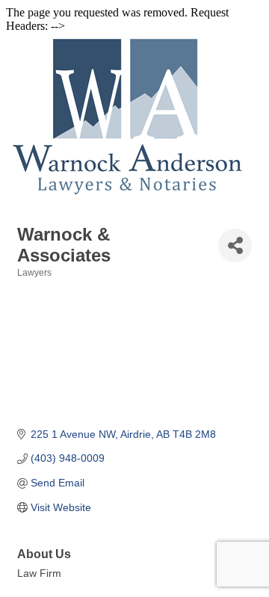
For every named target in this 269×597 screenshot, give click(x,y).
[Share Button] (235, 245)
